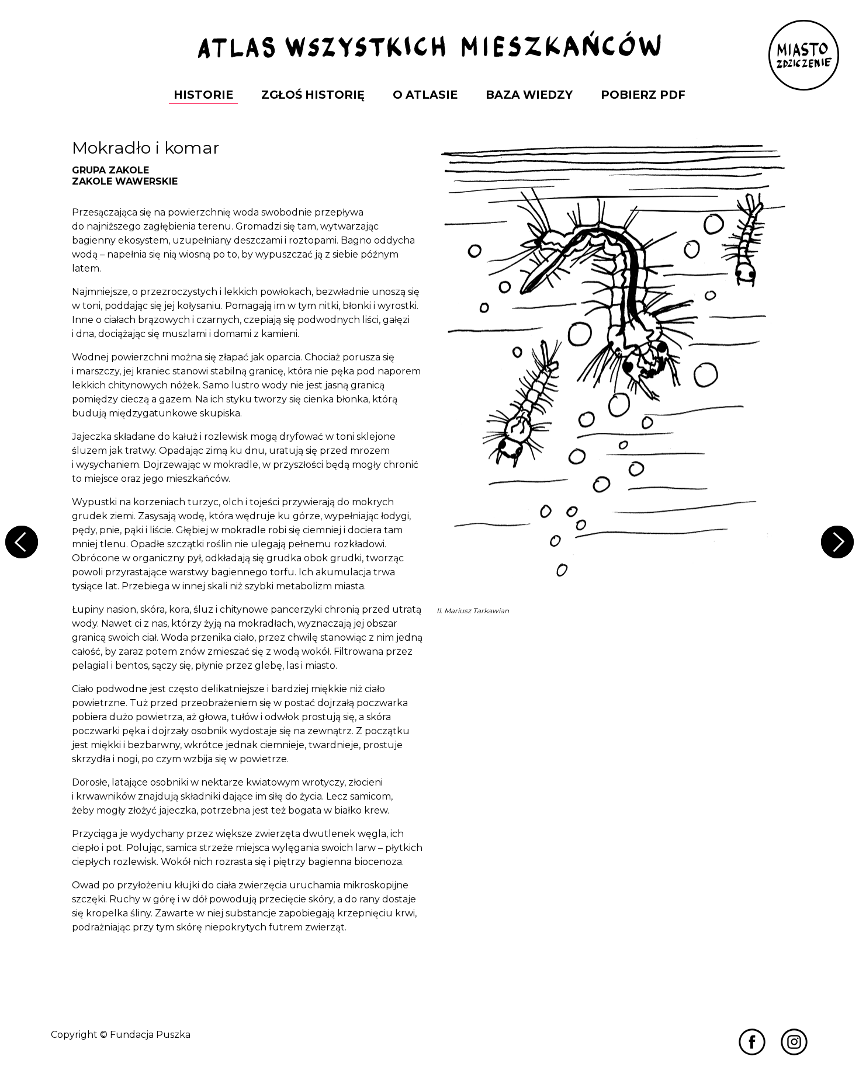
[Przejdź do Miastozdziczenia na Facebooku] (752, 1041)
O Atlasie (425, 95)
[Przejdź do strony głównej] (429, 45)
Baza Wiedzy (529, 95)
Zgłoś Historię (313, 95)
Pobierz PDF (643, 95)
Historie (203, 95)
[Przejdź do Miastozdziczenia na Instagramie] (794, 1041)
